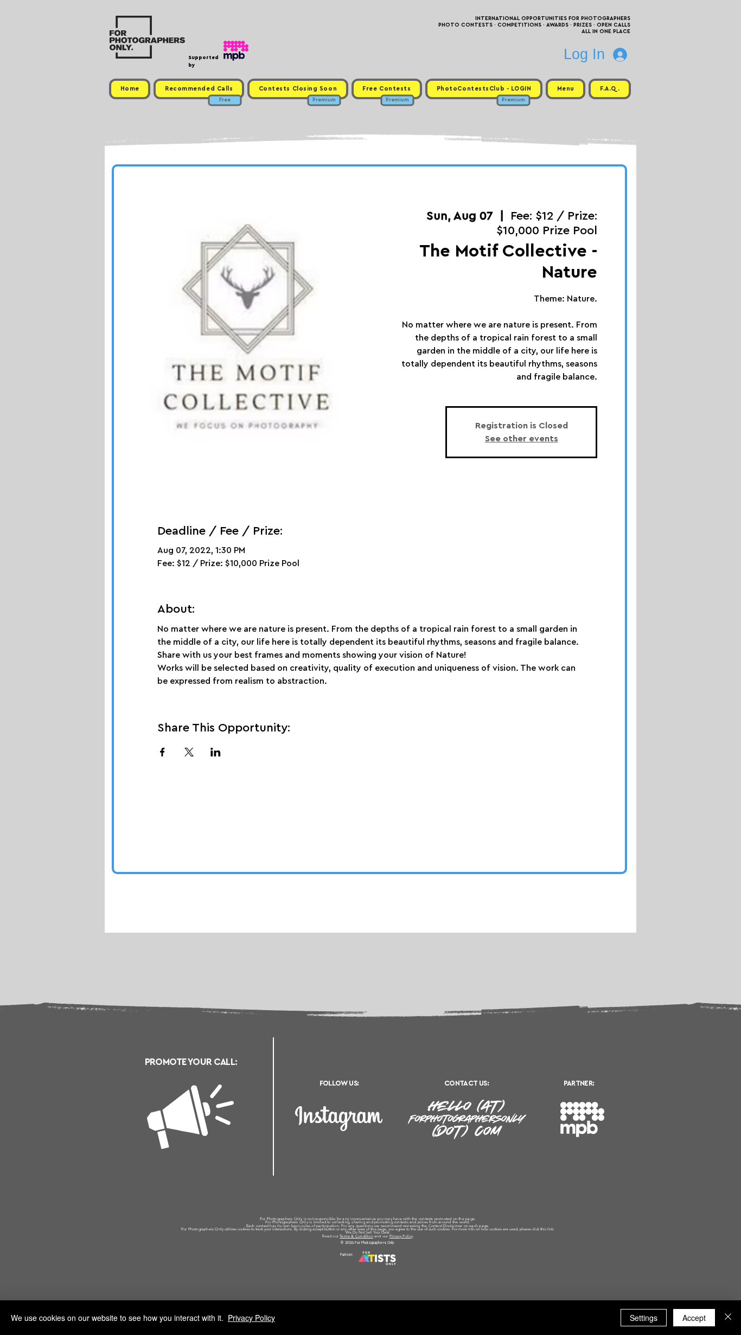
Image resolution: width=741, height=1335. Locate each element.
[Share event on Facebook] (162, 752)
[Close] (727, 1317)
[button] (565, 89)
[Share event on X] (189, 752)
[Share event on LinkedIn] (215, 752)
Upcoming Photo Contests (310, 1267)
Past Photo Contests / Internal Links (406, 1267)
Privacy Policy (401, 1236)
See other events (521, 438)
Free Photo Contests (353, 1267)
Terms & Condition (356, 1236)
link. (550, 1229)
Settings (643, 1317)
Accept (694, 1317)
